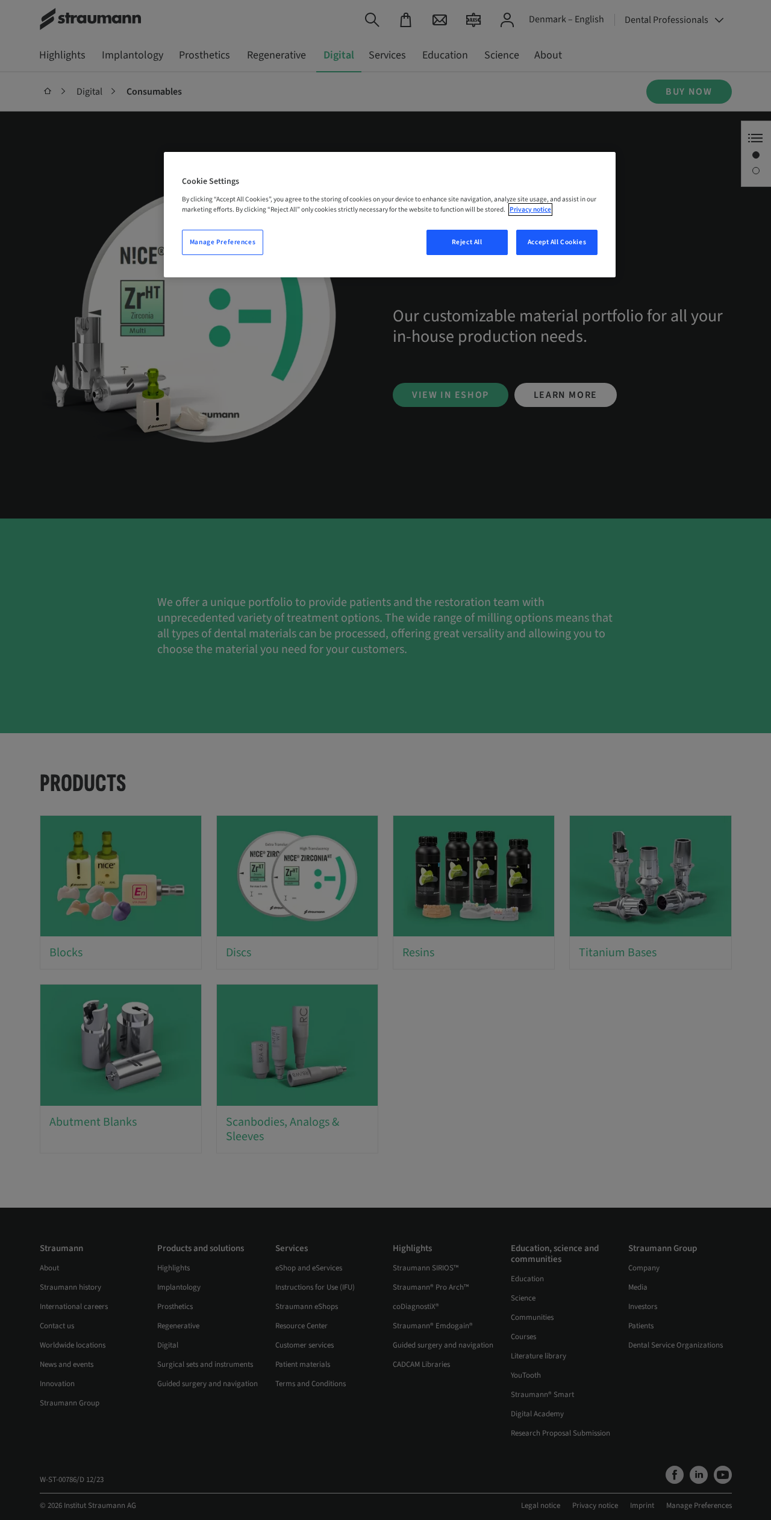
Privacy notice (530, 209)
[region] (390, 214)
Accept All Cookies (557, 242)
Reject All (467, 242)
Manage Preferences (222, 242)
